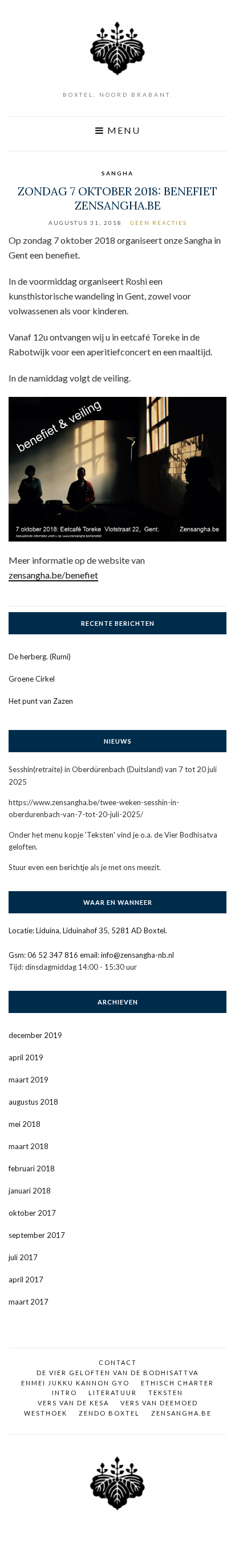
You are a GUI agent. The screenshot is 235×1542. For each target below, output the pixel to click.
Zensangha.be (181, 1413)
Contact (118, 1362)
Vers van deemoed (159, 1402)
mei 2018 (24, 1124)
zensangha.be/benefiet (53, 574)
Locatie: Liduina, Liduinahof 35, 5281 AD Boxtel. (88, 930)
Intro (64, 1392)
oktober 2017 (32, 1212)
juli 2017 (23, 1257)
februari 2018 (32, 1168)
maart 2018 (28, 1146)
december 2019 (35, 1035)
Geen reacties (158, 222)
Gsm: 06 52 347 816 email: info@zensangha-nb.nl (91, 954)
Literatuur (112, 1392)
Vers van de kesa (73, 1402)
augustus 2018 (33, 1101)
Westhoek (45, 1413)
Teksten (165, 1392)
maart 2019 (28, 1079)
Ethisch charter (177, 1383)
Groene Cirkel (32, 678)
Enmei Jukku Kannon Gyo (75, 1383)
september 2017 (37, 1235)
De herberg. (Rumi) (40, 656)
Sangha (117, 173)
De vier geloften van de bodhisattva (117, 1372)
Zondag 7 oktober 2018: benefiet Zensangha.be (117, 198)
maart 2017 (28, 1301)
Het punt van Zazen (41, 701)
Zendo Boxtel (109, 1413)
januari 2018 (30, 1190)
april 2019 (26, 1057)
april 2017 (26, 1279)
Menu (122, 130)
